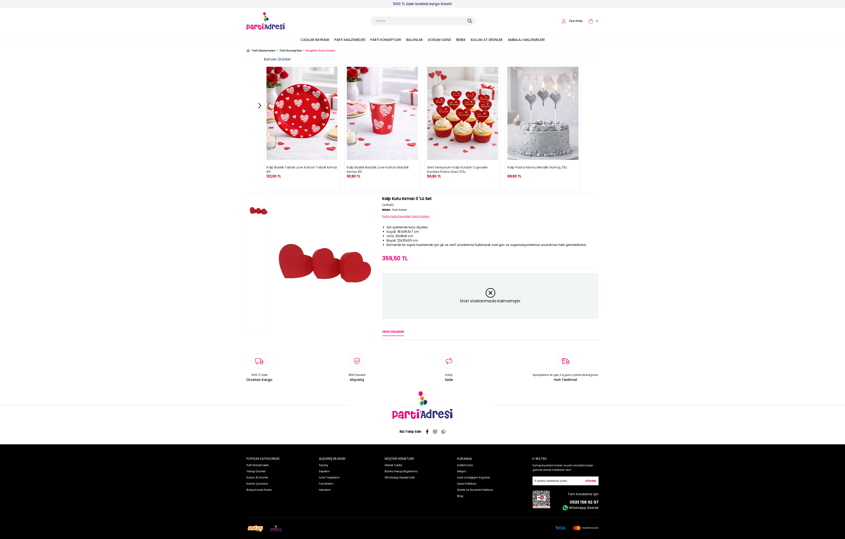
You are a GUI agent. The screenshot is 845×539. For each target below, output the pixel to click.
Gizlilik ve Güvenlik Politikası (475, 490)
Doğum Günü (439, 39)
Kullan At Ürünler (487, 39)
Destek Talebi (393, 465)
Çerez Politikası (466, 483)
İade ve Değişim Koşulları (473, 477)
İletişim (461, 471)
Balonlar (414, 39)
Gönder (590, 481)
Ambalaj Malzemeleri (526, 39)
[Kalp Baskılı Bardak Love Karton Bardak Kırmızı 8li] (382, 113)
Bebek (461, 39)
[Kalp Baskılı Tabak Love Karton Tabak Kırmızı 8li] (302, 113)
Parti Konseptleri (385, 39)
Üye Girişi (575, 21)
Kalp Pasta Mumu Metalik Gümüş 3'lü (537, 167)
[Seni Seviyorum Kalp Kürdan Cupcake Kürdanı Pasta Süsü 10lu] (462, 113)
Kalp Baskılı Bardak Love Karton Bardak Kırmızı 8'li (378, 169)
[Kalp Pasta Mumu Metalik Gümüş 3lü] (543, 113)
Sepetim (324, 471)
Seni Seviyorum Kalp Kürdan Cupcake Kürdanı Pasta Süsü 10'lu (457, 169)
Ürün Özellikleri (393, 332)
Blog (460, 496)
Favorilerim (326, 483)
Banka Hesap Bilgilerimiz (401, 471)
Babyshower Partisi (259, 490)
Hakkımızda (465, 465)
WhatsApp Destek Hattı (400, 477)
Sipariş (323, 465)
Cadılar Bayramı (314, 39)
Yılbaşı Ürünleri (256, 471)
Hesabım (325, 490)
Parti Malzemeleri (349, 39)
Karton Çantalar (257, 483)
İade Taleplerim (329, 477)
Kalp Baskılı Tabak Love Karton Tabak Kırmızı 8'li (301, 169)
